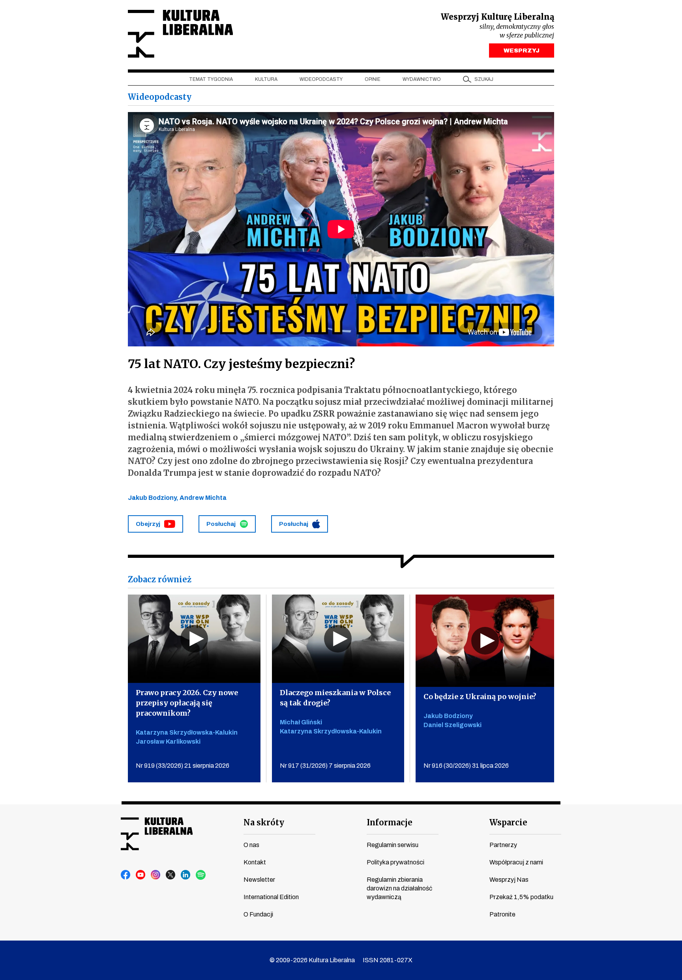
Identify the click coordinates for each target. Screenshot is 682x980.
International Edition (271, 897)
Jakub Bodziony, (154, 497)
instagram (156, 875)
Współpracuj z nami (516, 862)
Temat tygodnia (211, 79)
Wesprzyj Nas (508, 879)
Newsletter (259, 879)
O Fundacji (258, 914)
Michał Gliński (301, 721)
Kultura (266, 79)
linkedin (186, 875)
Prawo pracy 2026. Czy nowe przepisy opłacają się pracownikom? (187, 702)
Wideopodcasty (321, 79)
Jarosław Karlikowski (168, 741)
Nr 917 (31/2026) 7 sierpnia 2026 (325, 765)
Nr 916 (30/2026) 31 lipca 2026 (466, 765)
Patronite (502, 914)
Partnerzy (503, 845)
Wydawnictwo (422, 79)
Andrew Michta (203, 497)
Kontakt (255, 862)
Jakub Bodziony (448, 715)
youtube (141, 875)
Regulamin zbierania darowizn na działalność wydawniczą (399, 888)
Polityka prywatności (395, 862)
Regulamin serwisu (392, 845)
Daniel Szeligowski (452, 724)
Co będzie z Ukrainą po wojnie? (479, 696)
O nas (251, 845)
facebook (126, 875)
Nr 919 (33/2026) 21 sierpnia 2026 (182, 765)
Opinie (372, 79)
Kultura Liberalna (180, 34)
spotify (201, 875)
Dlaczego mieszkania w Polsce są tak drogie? (335, 697)
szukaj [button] (483, 79)
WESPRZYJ (522, 50)
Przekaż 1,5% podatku (521, 897)
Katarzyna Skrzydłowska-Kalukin (187, 732)
